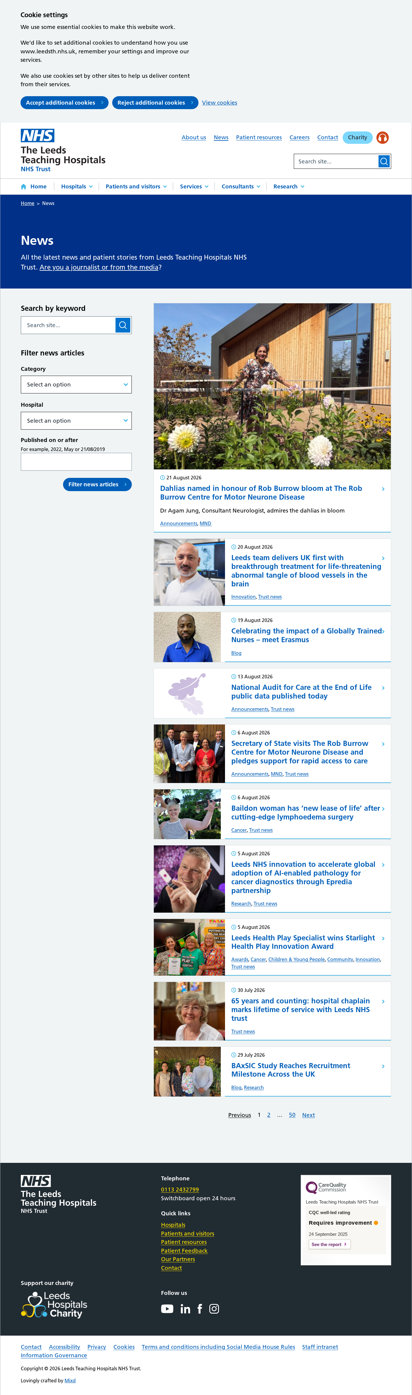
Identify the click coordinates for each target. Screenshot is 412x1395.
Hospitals (73, 186)
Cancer (239, 830)
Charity (357, 137)
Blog (236, 653)
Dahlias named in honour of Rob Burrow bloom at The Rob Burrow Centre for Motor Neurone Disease (261, 492)
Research (286, 186)
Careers (299, 137)
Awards (239, 959)
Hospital (32, 404)
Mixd (70, 1381)
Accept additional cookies (60, 102)
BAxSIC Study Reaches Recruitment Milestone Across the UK (290, 1070)
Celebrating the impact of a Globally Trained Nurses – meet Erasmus (306, 635)
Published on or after (49, 440)
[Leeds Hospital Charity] (64, 1305)
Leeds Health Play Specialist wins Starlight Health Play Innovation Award (303, 942)
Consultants (238, 186)
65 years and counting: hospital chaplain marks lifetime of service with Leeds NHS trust (300, 1009)
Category (33, 368)
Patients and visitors (133, 186)
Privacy (96, 1346)
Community (340, 959)
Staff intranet (320, 1346)
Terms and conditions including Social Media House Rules (218, 1346)
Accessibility (64, 1346)
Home (38, 186)
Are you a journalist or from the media (99, 267)
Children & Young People (296, 959)
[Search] (384, 161)
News (221, 137)
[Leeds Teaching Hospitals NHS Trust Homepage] (63, 150)
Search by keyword (53, 308)
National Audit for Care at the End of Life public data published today (301, 691)
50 (292, 1114)
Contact (327, 137)
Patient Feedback (184, 1250)
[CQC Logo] (326, 1192)
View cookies (219, 102)
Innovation (243, 597)
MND (205, 523)
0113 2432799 (180, 1189)
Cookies (124, 1346)
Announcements (178, 523)
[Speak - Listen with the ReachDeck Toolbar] (382, 137)
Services (191, 186)
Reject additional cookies (151, 102)
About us (194, 137)
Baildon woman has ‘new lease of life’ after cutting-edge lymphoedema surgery (305, 812)
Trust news (270, 597)
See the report (326, 1244)
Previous (239, 1115)
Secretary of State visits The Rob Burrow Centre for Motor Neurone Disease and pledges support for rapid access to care (299, 752)
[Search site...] (335, 161)
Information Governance (54, 1355)
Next (308, 1115)
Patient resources (259, 137)
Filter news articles (93, 484)
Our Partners (178, 1259)
